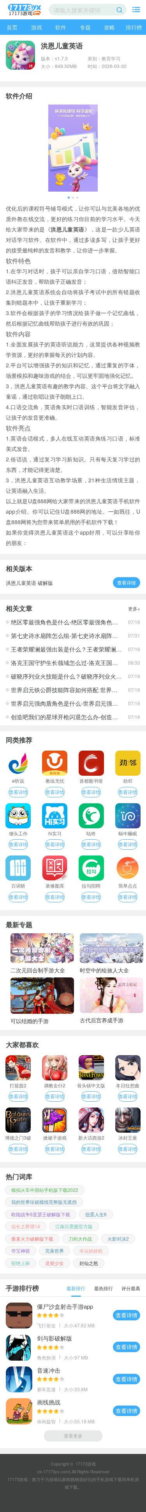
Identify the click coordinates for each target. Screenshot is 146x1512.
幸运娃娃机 (91, 1250)
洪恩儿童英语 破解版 (29, 582)
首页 (12, 27)
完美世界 (54, 1250)
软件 (60, 27)
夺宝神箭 (20, 1250)
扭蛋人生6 (96, 1214)
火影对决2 (118, 1238)
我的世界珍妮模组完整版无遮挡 (44, 1201)
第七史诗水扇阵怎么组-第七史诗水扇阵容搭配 (70, 635)
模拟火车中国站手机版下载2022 (44, 1189)
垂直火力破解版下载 (32, 1238)
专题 (85, 27)
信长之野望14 (25, 1226)
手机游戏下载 (109, 1479)
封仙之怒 (88, 1263)
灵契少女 (54, 1263)
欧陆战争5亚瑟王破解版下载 (40, 1214)
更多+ (134, 608)
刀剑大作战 (80, 1238)
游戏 (36, 27)
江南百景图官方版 (74, 1226)
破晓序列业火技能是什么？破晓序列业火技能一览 (75, 676)
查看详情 (126, 582)
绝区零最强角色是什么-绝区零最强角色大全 (67, 622)
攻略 (109, 27)
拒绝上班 (20, 1263)
